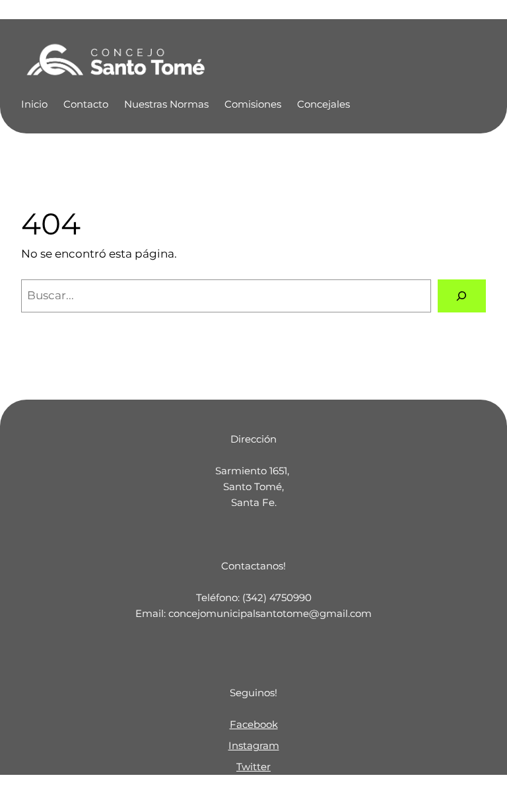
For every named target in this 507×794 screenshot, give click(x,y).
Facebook (254, 724)
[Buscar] (462, 296)
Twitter (253, 766)
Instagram (253, 745)
